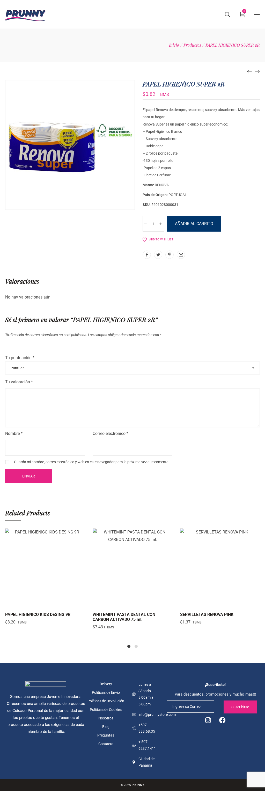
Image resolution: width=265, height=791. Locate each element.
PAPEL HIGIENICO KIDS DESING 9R (37, 614)
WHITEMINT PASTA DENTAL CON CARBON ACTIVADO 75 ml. (124, 617)
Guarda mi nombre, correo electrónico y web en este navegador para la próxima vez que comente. (91, 462)
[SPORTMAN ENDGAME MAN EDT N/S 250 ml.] (257, 71)
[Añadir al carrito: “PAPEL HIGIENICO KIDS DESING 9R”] (32, 603)
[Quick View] (45, 603)
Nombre (14, 433)
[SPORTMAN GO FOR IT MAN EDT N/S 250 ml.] (249, 71)
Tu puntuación (19, 357)
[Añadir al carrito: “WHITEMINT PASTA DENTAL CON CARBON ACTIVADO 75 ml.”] (119, 603)
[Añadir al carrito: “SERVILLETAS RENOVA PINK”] (207, 603)
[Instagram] (208, 719)
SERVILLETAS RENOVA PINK (206, 614)
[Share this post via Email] (181, 255)
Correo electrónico (110, 433)
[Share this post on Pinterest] (169, 255)
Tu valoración (19, 381)
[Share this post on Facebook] (147, 255)
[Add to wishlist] (58, 603)
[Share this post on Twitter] (158, 255)
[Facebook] (222, 719)
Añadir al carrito (194, 223)
